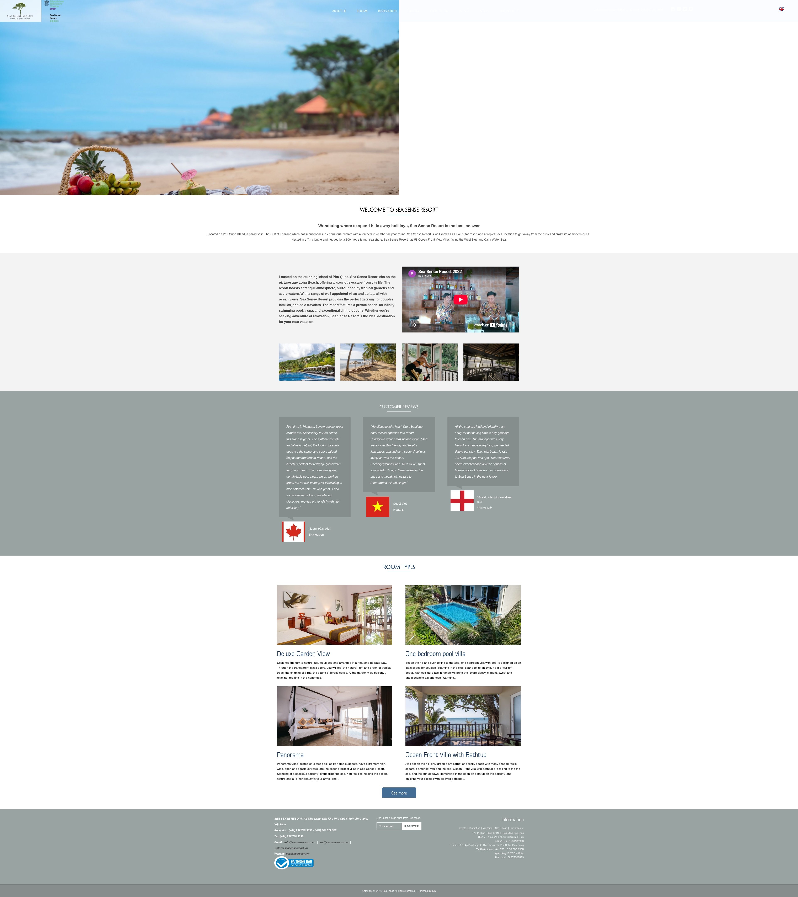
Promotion (439, 11)
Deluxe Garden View (303, 653)
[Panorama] (335, 716)
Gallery (413, 11)
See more (399, 792)
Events (464, 11)
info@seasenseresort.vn (299, 842)
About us (339, 11)
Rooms (362, 11)
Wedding (487, 828)
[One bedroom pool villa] (463, 615)
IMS (434, 890)
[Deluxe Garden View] (335, 615)
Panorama (290, 754)
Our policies (508, 11)
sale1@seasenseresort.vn (291, 848)
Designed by (424, 890)
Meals (484, 11)
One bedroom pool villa (435, 653)
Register (411, 826)
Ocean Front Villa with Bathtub (445, 754)
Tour (504, 828)
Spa (497, 828)
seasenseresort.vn (297, 853)
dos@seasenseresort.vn (334, 842)
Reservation (387, 11)
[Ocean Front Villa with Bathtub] (463, 716)
